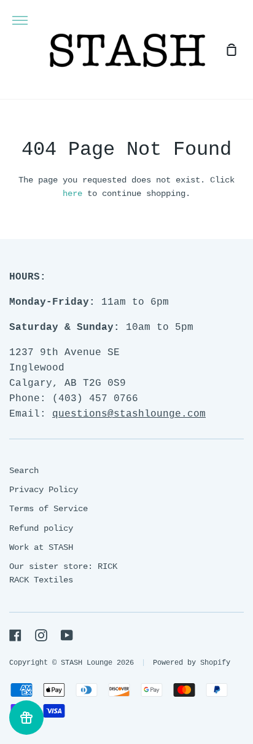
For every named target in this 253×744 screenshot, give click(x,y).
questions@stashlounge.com (129, 414)
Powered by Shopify (191, 663)
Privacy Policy (43, 490)
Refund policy (41, 528)
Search (24, 471)
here (72, 193)
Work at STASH (41, 547)
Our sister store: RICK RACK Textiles (63, 573)
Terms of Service (48, 509)
